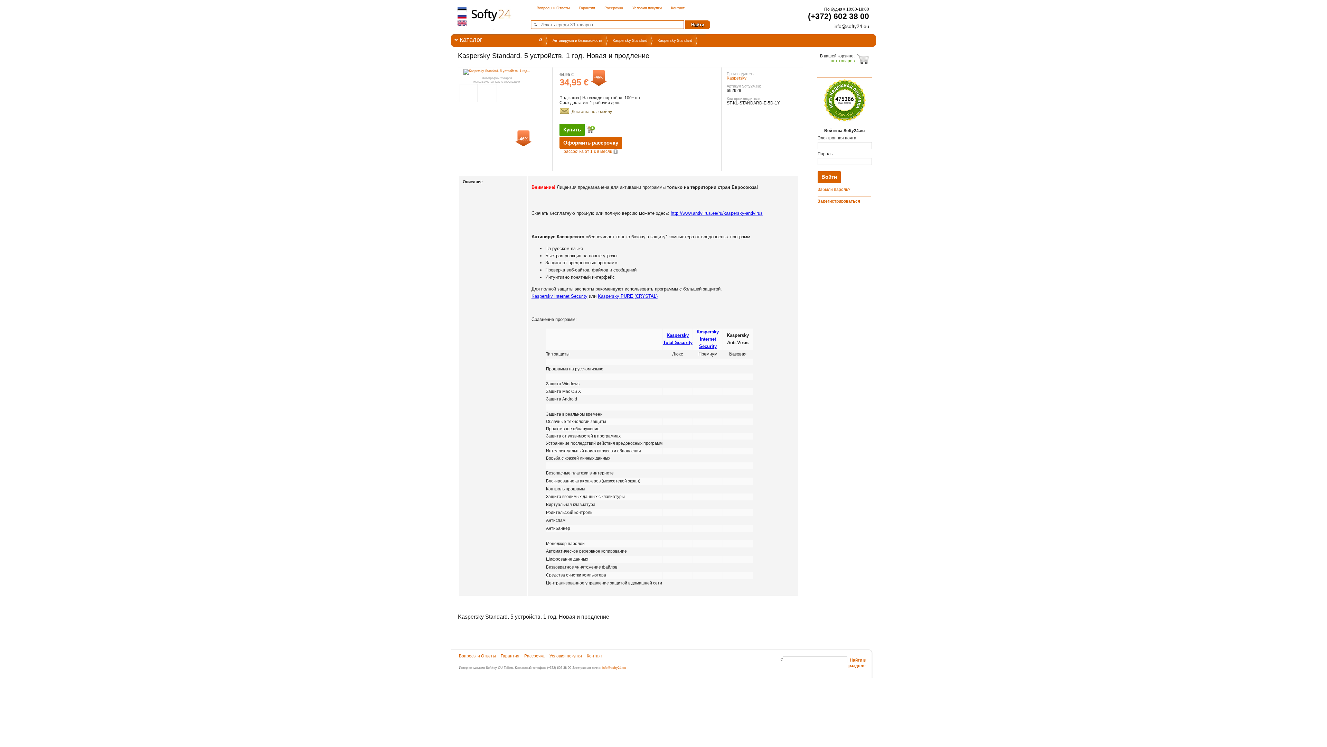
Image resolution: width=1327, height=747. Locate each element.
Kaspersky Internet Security (559, 296)
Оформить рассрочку (590, 143)
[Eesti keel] (462, 9)
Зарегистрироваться (839, 201)
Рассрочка (613, 8)
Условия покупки (647, 8)
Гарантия (587, 8)
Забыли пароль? (834, 189)
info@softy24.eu (614, 668)
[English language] (462, 23)
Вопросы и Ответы (553, 8)
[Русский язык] (462, 16)
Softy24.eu (489, 24)
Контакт (678, 8)
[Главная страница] (540, 40)
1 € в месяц (588, 151)
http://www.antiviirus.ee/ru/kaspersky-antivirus (717, 213)
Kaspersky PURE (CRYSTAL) (628, 296)
